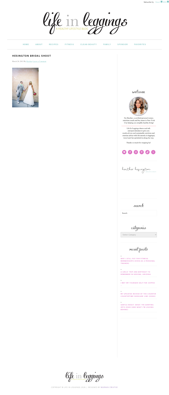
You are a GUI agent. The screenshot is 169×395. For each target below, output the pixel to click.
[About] (139, 144)
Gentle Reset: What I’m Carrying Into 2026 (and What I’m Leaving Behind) (137, 307)
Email (158, 2)
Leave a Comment (39, 61)
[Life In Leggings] (84, 37)
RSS (164, 2)
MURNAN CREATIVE (109, 387)
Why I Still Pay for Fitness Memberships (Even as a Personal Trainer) (138, 261)
